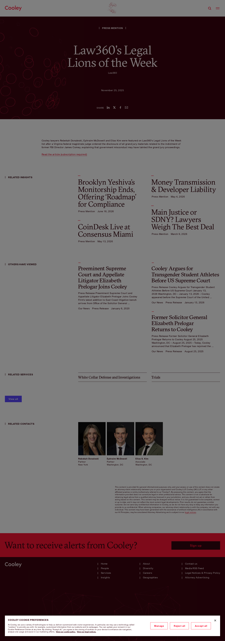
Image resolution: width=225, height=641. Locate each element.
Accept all (201, 625)
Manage (159, 625)
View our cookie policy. (66, 632)
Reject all (179, 625)
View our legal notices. (86, 632)
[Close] (215, 620)
